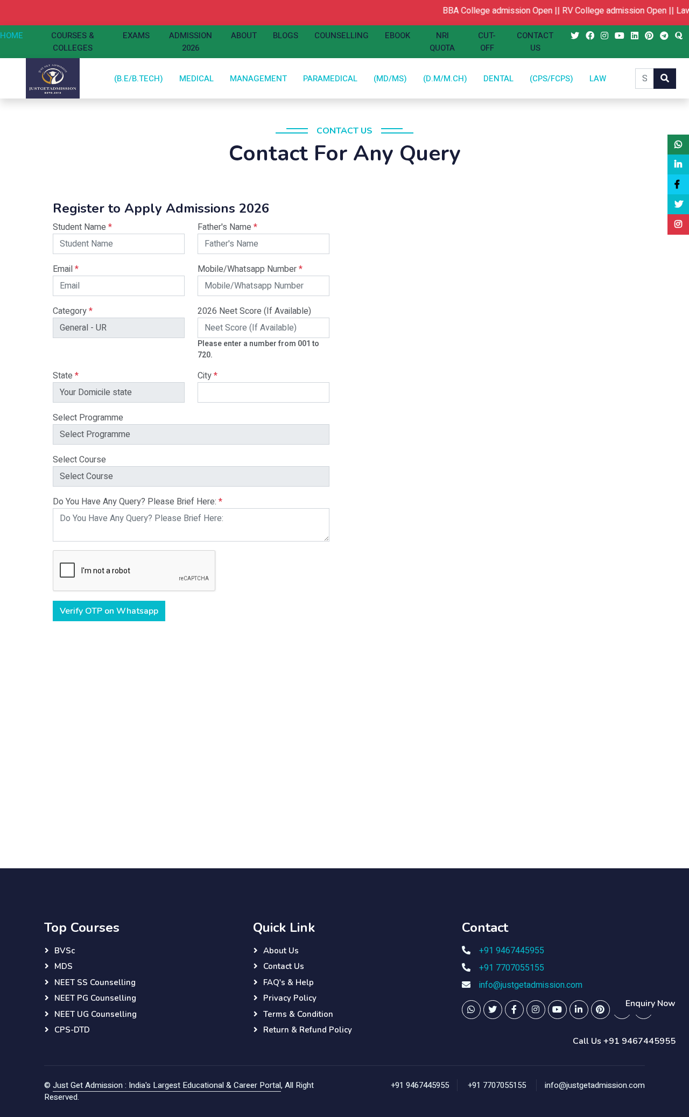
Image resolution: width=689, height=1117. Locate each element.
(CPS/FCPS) (551, 78)
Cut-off (487, 42)
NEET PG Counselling (95, 998)
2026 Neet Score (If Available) (254, 311)
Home (11, 35)
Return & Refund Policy (307, 1029)
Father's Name (227, 227)
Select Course (79, 459)
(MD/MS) (390, 78)
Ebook (397, 35)
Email (66, 269)
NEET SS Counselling (95, 982)
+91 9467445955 (511, 950)
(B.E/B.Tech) (138, 78)
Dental (498, 78)
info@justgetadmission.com (530, 985)
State (66, 375)
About (244, 35)
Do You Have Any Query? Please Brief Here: (137, 501)
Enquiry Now (650, 1003)
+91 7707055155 (511, 967)
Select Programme (88, 417)
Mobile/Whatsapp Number (250, 269)
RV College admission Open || (606, 10)
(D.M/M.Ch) (445, 78)
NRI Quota (442, 42)
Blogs (285, 35)
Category (73, 311)
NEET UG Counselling (95, 1014)
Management (258, 78)
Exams (136, 35)
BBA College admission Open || (489, 10)
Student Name (82, 227)
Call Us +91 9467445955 (624, 1041)
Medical (196, 78)
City (207, 375)
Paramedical (330, 78)
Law (597, 78)
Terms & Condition (298, 1014)
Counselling (341, 35)
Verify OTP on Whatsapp (109, 611)
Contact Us (535, 42)
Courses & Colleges (72, 42)
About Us (281, 950)
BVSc (64, 950)
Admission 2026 (190, 42)
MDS (63, 966)
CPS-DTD (72, 1029)
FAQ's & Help (288, 982)
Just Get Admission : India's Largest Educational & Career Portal (167, 1085)
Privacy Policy (290, 998)
